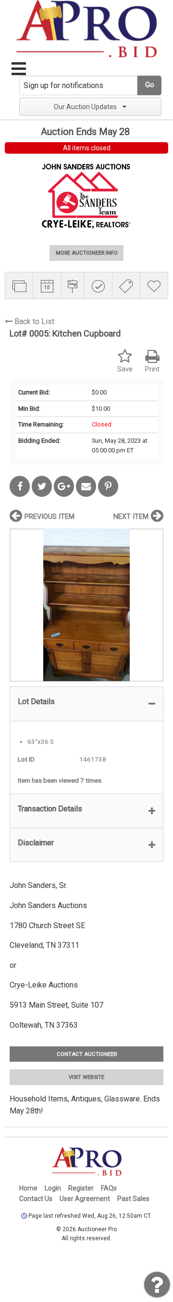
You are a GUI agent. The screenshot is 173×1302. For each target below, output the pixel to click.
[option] (86, 604)
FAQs (109, 1188)
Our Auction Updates (85, 107)
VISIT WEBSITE (86, 1077)
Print (152, 369)
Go (149, 85)
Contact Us (35, 1198)
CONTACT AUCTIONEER (87, 1054)
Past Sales (133, 1198)
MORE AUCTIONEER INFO (87, 253)
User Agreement (85, 1198)
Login (53, 1188)
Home (28, 1188)
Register (81, 1188)
